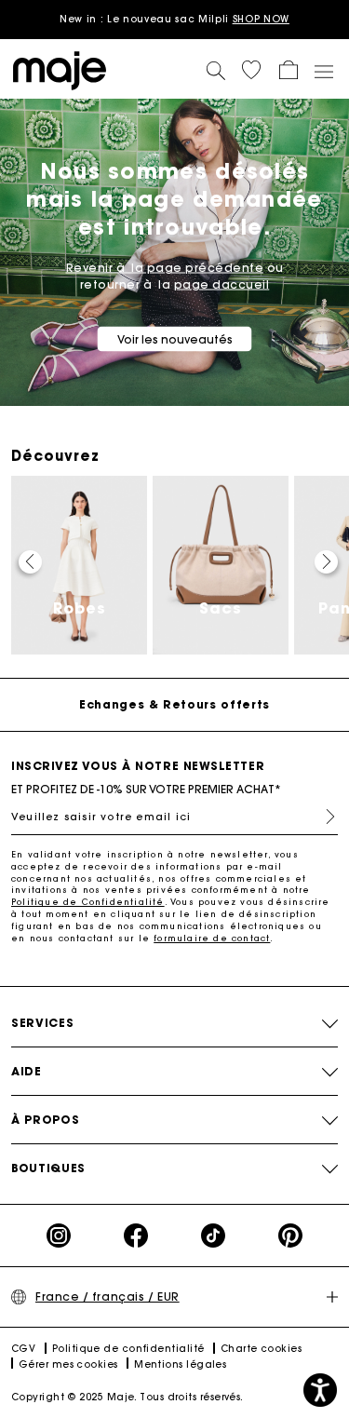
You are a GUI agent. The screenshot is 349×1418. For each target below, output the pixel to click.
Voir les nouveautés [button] (175, 339)
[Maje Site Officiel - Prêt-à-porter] (59, 69)
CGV (23, 1349)
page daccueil (222, 284)
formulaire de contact (212, 938)
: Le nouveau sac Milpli (174, 19)
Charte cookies (261, 1349)
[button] (251, 70)
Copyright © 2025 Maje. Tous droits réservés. (127, 1397)
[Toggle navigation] (323, 70)
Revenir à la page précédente (165, 268)
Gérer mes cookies (68, 1364)
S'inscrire (323, 816)
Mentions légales (180, 1364)
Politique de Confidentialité (88, 902)
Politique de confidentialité (128, 1349)
